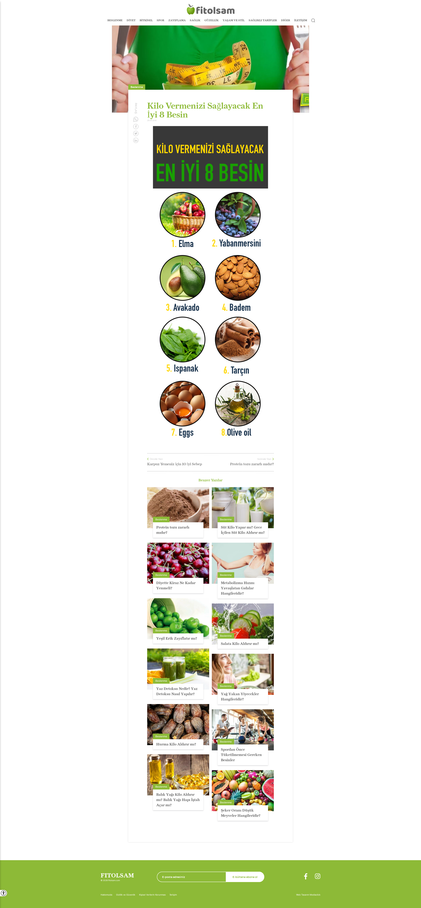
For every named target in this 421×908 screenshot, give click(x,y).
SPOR (160, 20)
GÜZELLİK (211, 20)
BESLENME (115, 20)
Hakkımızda (106, 894)
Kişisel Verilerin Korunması (152, 894)
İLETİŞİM (300, 20)
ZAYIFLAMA (177, 20)
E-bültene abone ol (245, 877)
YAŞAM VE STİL (234, 20)
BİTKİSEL (146, 20)
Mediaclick (315, 894)
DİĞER (285, 20)
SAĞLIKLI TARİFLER (263, 20)
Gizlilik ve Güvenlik (125, 894)
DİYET (131, 20)
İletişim (173, 894)
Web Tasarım (303, 894)
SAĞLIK (195, 20)
